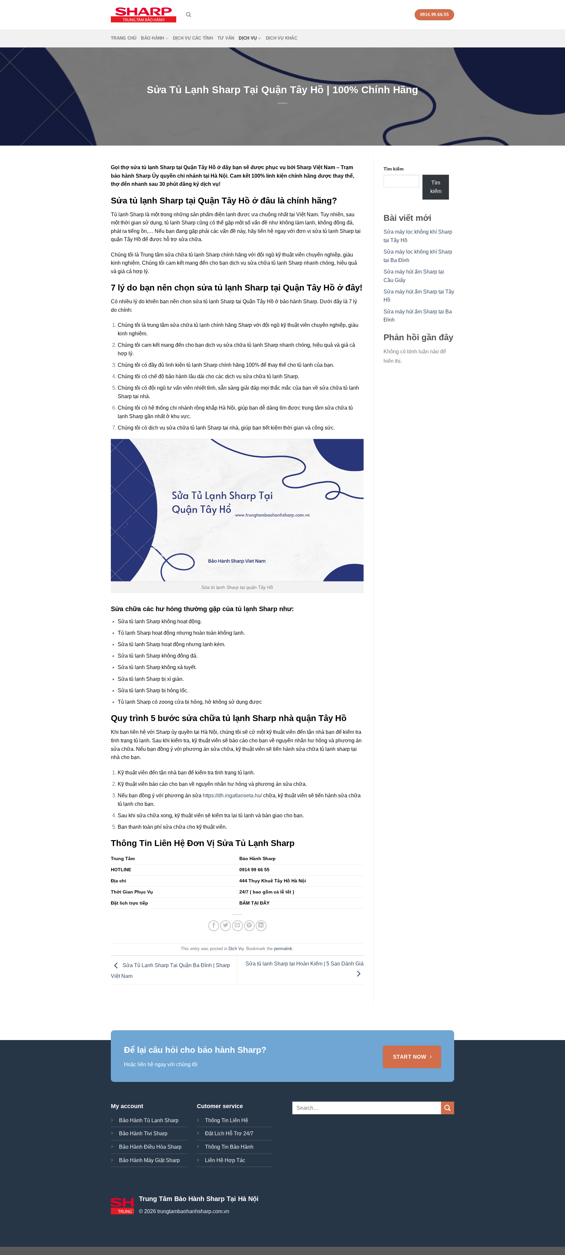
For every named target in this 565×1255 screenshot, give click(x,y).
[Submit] (447, 1108)
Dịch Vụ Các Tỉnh (193, 38)
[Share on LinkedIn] (261, 925)
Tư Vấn (225, 38)
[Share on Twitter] (225, 925)
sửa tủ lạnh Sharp (333, 231)
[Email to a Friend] (237, 925)
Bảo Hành (152, 38)
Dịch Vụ (248, 38)
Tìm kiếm (393, 168)
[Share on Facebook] (213, 925)
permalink (283, 948)
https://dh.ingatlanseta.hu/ (232, 795)
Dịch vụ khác (281, 38)
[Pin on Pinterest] (249, 925)
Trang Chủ (123, 38)
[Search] (188, 15)
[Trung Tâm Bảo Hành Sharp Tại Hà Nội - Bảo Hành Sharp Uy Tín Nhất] (143, 14)
